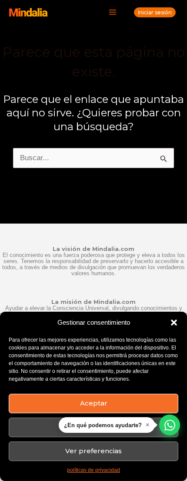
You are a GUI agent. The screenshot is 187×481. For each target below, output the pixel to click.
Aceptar (93, 403)
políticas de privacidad (93, 470)
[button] (174, 322)
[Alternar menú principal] (113, 13)
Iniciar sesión (155, 12)
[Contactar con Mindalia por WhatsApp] (169, 425)
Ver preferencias (93, 451)
